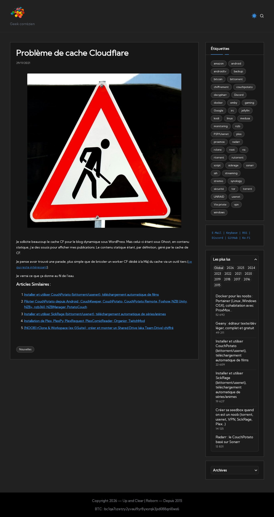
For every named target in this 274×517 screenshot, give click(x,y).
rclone (218, 149)
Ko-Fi (246, 237)
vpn (236, 204)
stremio (218, 181)
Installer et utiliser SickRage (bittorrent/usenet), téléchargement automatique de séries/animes (95, 314)
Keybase (231, 232)
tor (233, 188)
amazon (219, 63)
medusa (245, 118)
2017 (237, 279)
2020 (248, 274)
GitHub (232, 237)
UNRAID (219, 196)
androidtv (220, 71)
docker (218, 102)
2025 (240, 268)
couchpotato (244, 87)
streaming (231, 173)
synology (236, 181)
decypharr (220, 94)
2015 (217, 285)
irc (232, 110)
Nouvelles (25, 349)
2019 (217, 279)
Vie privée (220, 204)
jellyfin (246, 110)
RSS (244, 232)
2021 (238, 274)
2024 (251, 268)
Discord (239, 94)
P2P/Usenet (221, 134)
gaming (249, 102)
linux (230, 118)
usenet (236, 196)
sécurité (219, 188)
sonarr (250, 165)
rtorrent (219, 157)
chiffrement (221, 87)
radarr (236, 141)
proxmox (219, 141)
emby (233, 102)
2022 (227, 274)
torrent (247, 188)
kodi (216, 118)
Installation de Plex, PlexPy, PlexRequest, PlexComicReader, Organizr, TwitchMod (84, 321)
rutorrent (238, 157)
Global (218, 268)
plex (239, 134)
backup (238, 71)
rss (243, 149)
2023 (217, 274)
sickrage (233, 165)
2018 (227, 279)
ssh (215, 173)
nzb (237, 126)
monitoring (221, 126)
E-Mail (216, 232)
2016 (247, 279)
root (232, 149)
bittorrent (236, 79)
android (236, 63)
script (217, 165)
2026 (230, 268)
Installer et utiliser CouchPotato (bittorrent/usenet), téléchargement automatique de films (91, 294)
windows (219, 212)
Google (218, 110)
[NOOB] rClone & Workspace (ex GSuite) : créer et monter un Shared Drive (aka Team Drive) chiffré (99, 328)
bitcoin (218, 79)
